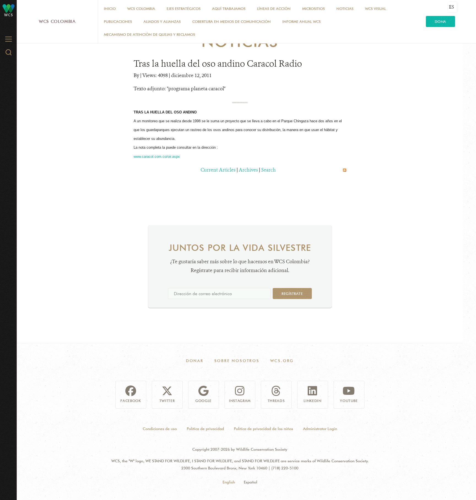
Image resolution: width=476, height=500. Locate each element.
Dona (440, 21)
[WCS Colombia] (8, 8)
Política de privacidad (205, 428)
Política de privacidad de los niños (263, 428)
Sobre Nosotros (236, 360)
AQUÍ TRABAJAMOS (228, 8)
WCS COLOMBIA (141, 8)
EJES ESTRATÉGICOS (184, 8)
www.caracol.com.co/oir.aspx (157, 156)
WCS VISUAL (375, 8)
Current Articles (218, 170)
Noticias (344, 8)
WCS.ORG (282, 360)
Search (268, 170)
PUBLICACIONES (118, 21)
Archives (248, 170)
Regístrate (292, 293)
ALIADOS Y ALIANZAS (162, 21)
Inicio (110, 8)
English (229, 482)
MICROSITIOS (313, 8)
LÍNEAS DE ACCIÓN (274, 8)
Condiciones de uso (160, 428)
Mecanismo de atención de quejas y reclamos (149, 34)
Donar (195, 360)
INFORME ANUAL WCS (301, 21)
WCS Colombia (57, 21)
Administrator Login (320, 428)
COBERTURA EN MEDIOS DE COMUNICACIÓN (231, 21)
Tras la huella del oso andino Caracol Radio (218, 63)
